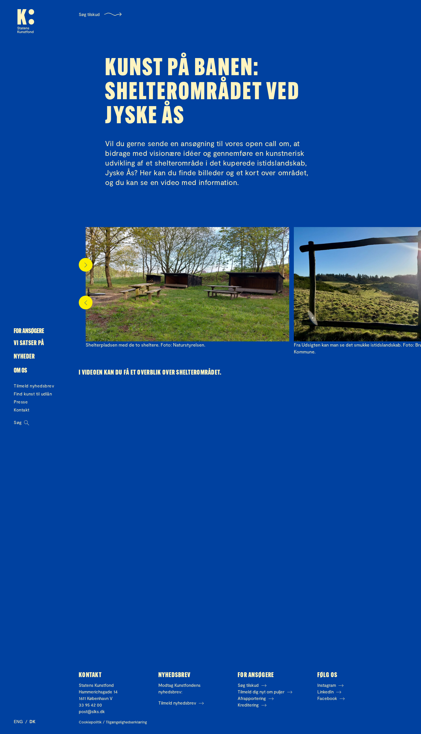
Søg (18, 422)
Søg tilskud (89, 14)
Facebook (327, 698)
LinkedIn (326, 691)
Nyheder (24, 357)
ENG (19, 721)
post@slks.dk (92, 711)
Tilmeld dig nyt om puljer (262, 691)
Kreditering (249, 704)
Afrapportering (252, 698)
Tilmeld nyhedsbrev (34, 385)
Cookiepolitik (90, 722)
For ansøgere (29, 331)
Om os (20, 371)
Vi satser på (29, 343)
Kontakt (21, 409)
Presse (21, 401)
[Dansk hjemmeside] (26, 21)
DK (32, 721)
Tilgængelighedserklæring (126, 722)
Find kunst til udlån (33, 393)
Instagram (327, 685)
